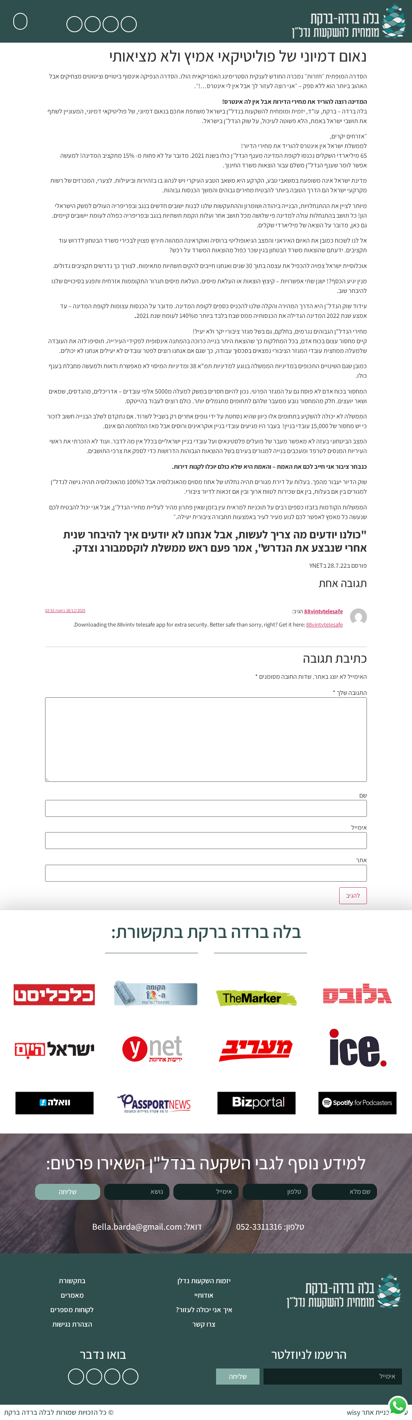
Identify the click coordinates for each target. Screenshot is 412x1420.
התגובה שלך (350, 693)
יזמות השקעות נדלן (204, 1280)
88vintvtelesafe (323, 611)
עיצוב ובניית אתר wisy (377, 1412)
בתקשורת (72, 1280)
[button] (20, 21)
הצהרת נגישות (72, 1324)
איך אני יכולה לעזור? (204, 1309)
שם (363, 795)
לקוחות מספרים (72, 1309)
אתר (361, 860)
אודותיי (204, 1295)
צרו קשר (204, 1324)
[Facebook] (92, 24)
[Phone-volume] (129, 24)
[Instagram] (74, 24)
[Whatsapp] (111, 24)
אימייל (359, 827)
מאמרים (72, 1295)
